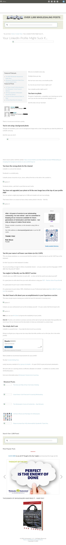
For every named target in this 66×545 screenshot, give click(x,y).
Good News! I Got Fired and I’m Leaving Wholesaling (28, 394)
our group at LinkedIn (25, 364)
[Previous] (5, 476)
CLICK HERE (12, 456)
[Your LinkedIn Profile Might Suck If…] (33, 55)
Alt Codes (16, 315)
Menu (4, 1)
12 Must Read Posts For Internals (14, 100)
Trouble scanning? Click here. (52, 246)
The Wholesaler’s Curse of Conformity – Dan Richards (28, 404)
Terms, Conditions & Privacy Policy (33, 540)
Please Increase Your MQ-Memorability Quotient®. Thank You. (30, 423)
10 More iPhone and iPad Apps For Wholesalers (26, 413)
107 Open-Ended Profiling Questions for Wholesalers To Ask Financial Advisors (15, 89)
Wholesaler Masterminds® (33, 8)
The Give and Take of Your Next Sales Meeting (26, 385)
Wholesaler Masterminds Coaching (28, 375)
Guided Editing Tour (13, 360)
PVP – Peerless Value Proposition (51, 280)
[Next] (61, 476)
